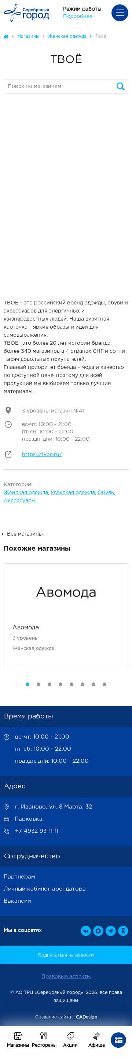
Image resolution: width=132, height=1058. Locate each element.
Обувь (106, 493)
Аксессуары (20, 501)
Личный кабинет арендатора (45, 889)
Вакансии (17, 901)
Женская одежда (26, 493)
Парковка (29, 819)
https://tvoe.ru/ (42, 454)
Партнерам (19, 876)
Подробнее (77, 16)
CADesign (86, 1017)
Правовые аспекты (66, 976)
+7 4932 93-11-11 (36, 831)
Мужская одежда (73, 493)
